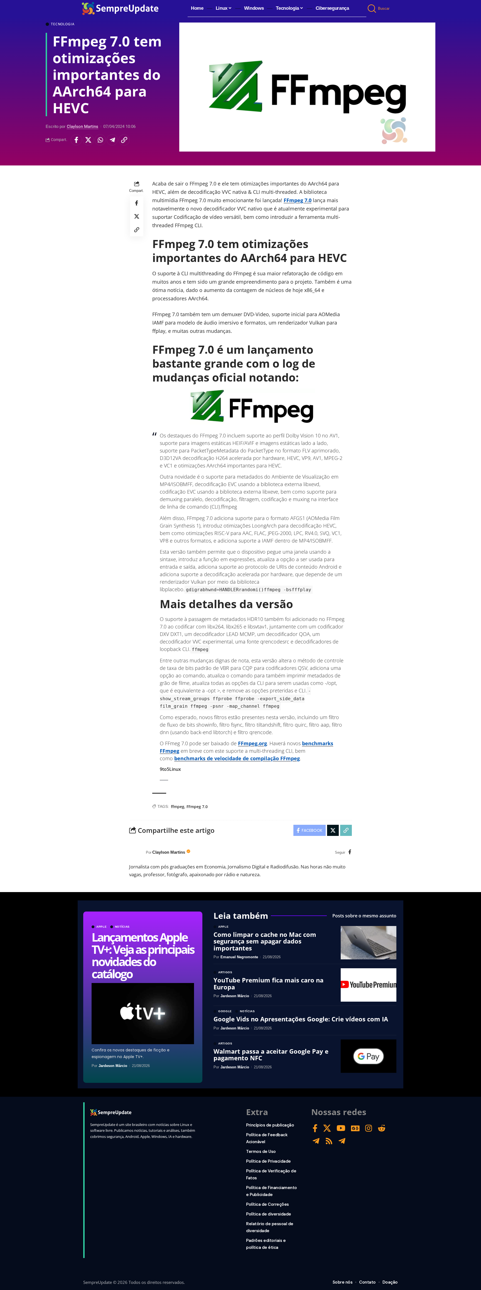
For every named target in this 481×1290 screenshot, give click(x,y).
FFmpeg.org (252, 743)
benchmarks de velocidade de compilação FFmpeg (237, 758)
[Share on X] (88, 139)
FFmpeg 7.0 (297, 200)
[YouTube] (341, 1128)
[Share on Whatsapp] (100, 139)
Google (225, 1011)
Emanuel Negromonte (239, 957)
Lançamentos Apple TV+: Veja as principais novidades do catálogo (143, 955)
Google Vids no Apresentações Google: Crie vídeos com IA (300, 1019)
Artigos (225, 972)
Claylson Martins (82, 126)
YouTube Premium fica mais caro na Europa (268, 983)
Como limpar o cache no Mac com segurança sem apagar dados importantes (264, 941)
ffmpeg (177, 806)
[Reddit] (381, 1128)
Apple (101, 926)
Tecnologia (62, 24)
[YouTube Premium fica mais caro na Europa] (368, 985)
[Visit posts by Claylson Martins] (136, 853)
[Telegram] (316, 1141)
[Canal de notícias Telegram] (342, 1141)
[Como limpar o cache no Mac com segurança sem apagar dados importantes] (368, 942)
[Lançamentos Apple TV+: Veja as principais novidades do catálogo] (143, 1013)
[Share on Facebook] (76, 139)
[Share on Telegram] (112, 139)
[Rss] (329, 1141)
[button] (372, 9)
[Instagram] (369, 1128)
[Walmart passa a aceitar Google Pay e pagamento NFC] (368, 1056)
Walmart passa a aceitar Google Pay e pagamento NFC (270, 1054)
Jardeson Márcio (113, 1066)
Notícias (122, 926)
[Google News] (355, 1128)
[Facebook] (350, 852)
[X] (327, 1128)
